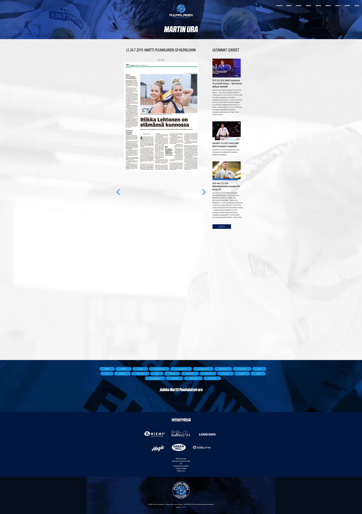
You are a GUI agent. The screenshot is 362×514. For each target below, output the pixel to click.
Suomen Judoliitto (155, 378)
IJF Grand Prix (223, 369)
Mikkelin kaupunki (181, 458)
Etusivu (279, 5)
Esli (181, 463)
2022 (328, 5)
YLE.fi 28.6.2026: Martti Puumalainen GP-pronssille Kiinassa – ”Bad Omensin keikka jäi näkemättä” (227, 83)
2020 (347, 5)
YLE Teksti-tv (212, 378)
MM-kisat (172, 373)
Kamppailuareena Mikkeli (181, 466)
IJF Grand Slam (242, 369)
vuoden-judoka (193, 378)
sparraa (258, 373)
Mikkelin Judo (140, 373)
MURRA (183, 507)
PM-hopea (225, 373)
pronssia (242, 373)
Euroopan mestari (159, 369)
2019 (357, 5)
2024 (308, 5)
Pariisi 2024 (208, 373)
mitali (156, 373)
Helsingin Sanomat (203, 369)
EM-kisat (107, 369)
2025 (298, 5)
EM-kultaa (123, 369)
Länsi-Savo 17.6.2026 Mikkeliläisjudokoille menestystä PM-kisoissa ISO (226, 186)
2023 (318, 5)
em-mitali (140, 369)
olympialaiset (190, 373)
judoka (259, 369)
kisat (107, 373)
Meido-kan (122, 373)
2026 (288, 5)
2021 (337, 5)
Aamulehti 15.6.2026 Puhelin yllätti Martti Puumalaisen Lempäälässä (225, 144)
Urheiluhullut (174, 378)
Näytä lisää (222, 226)
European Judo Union (181, 369)
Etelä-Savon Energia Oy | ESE (181, 461)
